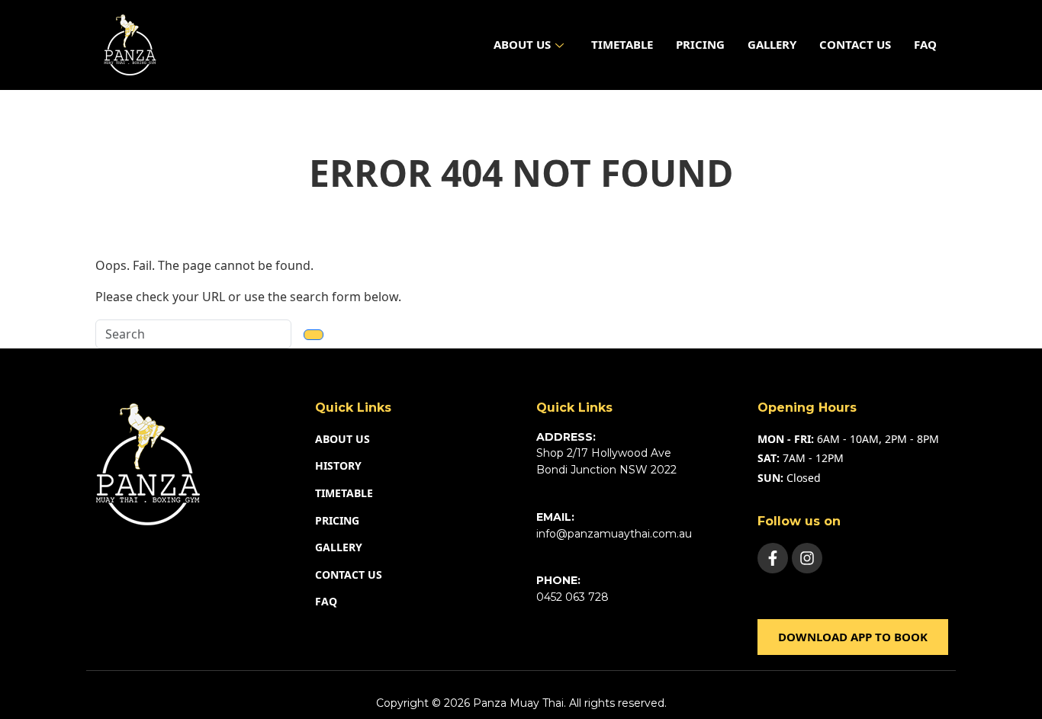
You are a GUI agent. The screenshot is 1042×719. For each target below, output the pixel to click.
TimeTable (622, 44)
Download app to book (853, 636)
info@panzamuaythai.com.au (614, 534)
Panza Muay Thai (518, 703)
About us (522, 44)
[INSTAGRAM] (807, 558)
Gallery (772, 44)
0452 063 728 (572, 597)
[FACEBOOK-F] (772, 558)
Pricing (700, 44)
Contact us (855, 44)
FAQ (925, 44)
